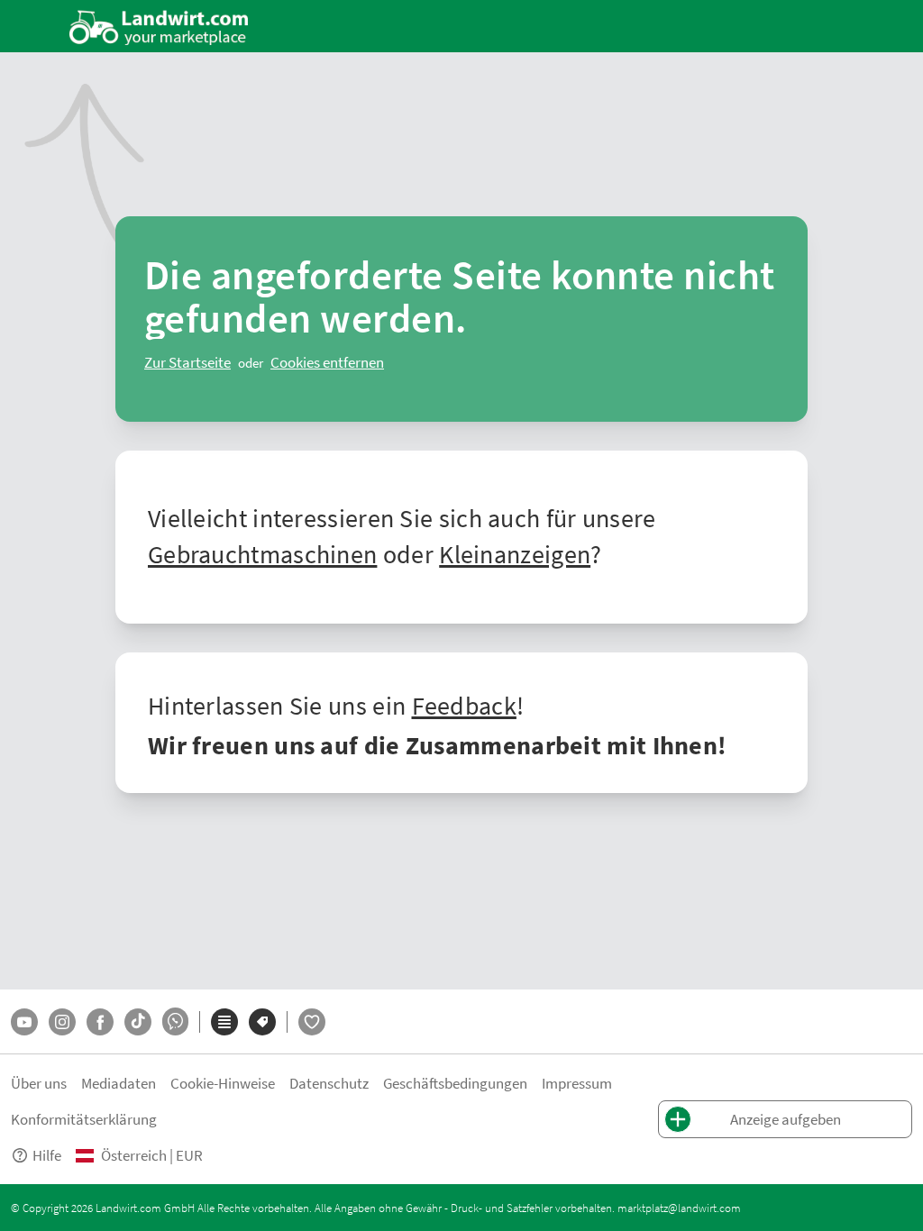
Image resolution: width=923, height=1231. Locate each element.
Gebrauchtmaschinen (262, 553)
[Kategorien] (224, 1021)
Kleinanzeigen (514, 553)
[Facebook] (100, 1021)
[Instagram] (62, 1021)
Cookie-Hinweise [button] (222, 1082)
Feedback (464, 705)
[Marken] (262, 1021)
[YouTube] (24, 1021)
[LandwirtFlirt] (311, 1021)
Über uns (39, 1082)
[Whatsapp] (175, 1021)
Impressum (577, 1082)
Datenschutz (329, 1082)
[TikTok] (137, 1021)
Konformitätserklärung (84, 1118)
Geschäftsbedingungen (455, 1082)
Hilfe (46, 1154)
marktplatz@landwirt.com (679, 1207)
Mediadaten (118, 1082)
